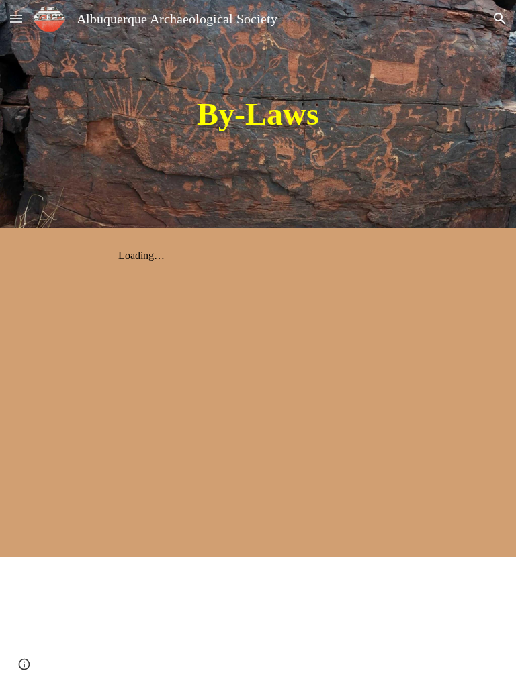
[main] (257, 114)
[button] (16, 18)
